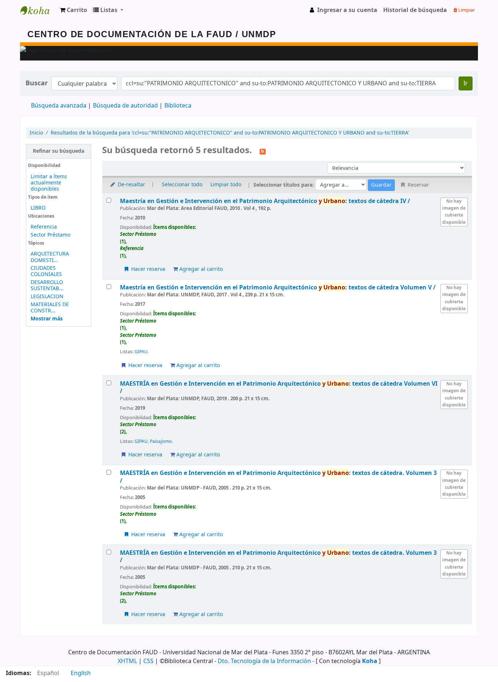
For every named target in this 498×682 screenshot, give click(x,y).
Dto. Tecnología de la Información (264, 661)
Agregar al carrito (200, 269)
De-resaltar (130, 184)
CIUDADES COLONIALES (46, 271)
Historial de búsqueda (415, 10)
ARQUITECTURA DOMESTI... (50, 257)
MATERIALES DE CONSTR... (50, 308)
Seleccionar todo (182, 184)
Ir (465, 83)
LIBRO (38, 208)
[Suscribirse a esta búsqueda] (262, 151)
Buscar (37, 83)
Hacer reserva (147, 269)
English (81, 673)
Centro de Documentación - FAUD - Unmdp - (38, 10)
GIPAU (141, 351)
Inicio (36, 133)
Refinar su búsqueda (58, 151)
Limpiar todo (225, 184)
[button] (73, 10)
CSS (148, 661)
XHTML (127, 661)
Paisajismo (161, 441)
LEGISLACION (47, 296)
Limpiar (466, 10)
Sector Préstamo (50, 235)
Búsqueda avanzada (58, 105)
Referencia (44, 227)
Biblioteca (177, 105)
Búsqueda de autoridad (125, 105)
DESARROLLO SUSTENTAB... (47, 285)
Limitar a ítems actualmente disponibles (49, 183)
